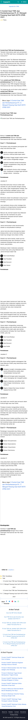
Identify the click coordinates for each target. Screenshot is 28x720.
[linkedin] (15, 601)
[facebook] (6, 601)
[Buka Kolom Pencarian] (18, 2)
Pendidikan (9, 576)
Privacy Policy (14, 714)
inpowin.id (12, 6)
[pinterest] (12, 601)
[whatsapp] (18, 601)
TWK (3, 578)
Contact (16, 712)
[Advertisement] (14, 35)
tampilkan (11, 569)
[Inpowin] (5, 2)
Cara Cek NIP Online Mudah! (14, 613)
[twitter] (9, 601)
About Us (4, 712)
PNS (17, 6)
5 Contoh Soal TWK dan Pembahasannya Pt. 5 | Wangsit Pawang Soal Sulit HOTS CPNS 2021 (14, 584)
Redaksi (11, 712)
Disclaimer (23, 712)
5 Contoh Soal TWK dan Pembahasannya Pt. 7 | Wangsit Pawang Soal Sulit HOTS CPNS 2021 (14, 593)
